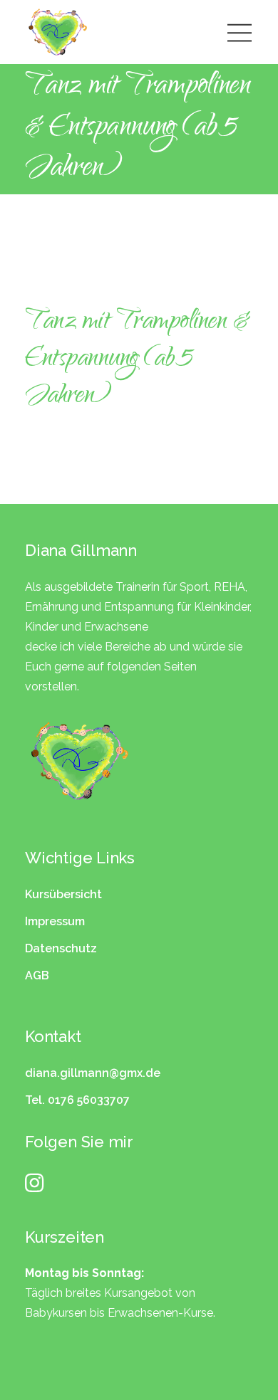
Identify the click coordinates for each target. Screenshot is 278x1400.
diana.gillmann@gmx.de (92, 1073)
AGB (37, 975)
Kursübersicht (63, 894)
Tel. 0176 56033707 (77, 1100)
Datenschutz (61, 948)
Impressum (55, 921)
